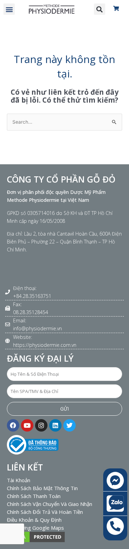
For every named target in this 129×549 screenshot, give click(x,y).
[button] (9, 9)
